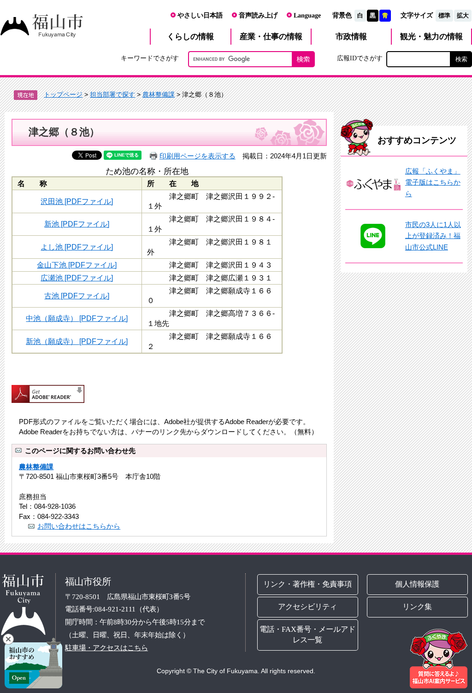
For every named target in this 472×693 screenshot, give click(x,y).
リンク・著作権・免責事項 (308, 584)
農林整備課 (158, 94)
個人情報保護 (417, 584)
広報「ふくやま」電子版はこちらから (432, 182)
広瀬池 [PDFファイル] (77, 278)
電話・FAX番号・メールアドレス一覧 (308, 634)
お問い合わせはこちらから (78, 526)
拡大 (463, 15)
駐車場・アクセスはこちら (106, 647)
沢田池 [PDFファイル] (77, 201)
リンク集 (417, 606)
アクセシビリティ (307, 606)
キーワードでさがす (150, 58)
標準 (444, 15)
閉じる (8, 639)
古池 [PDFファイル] (76, 295)
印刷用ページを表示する (197, 156)
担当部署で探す (112, 94)
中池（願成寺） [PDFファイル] (77, 318)
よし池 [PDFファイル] (77, 247)
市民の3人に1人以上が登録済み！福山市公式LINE (433, 236)
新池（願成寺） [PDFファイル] (77, 341)
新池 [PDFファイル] (76, 224)
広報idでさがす (360, 58)
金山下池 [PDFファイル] (77, 265)
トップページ (63, 94)
